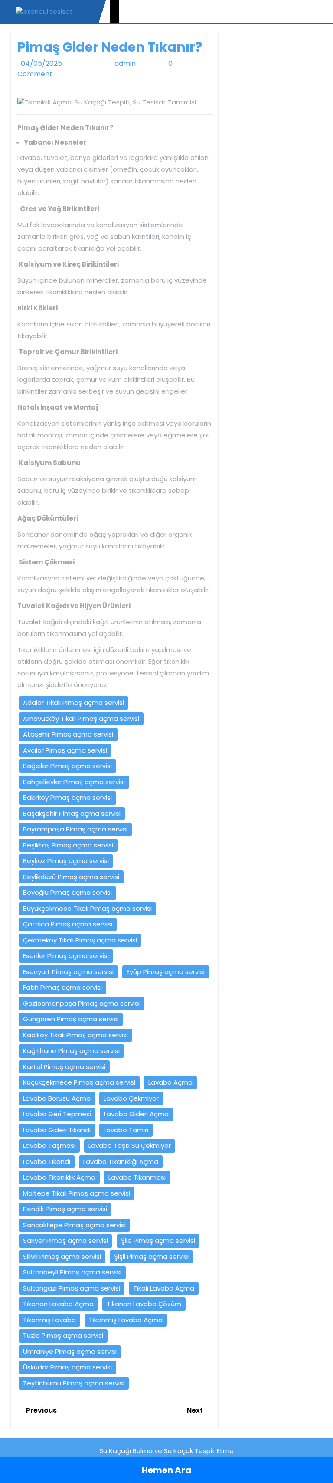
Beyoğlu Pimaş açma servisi (67, 892)
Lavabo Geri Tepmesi (57, 1113)
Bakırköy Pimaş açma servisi (67, 797)
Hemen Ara (166, 1470)
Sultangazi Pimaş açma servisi (71, 1288)
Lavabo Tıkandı (46, 1161)
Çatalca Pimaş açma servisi (67, 924)
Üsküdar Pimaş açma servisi (67, 1367)
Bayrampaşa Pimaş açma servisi (75, 829)
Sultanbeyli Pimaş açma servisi (72, 1272)
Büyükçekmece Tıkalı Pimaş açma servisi (87, 908)
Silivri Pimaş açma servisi (62, 1256)
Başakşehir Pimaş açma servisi (72, 813)
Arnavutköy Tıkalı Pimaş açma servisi (81, 718)
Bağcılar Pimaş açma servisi (67, 765)
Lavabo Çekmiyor (131, 1098)
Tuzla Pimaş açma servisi (63, 1335)
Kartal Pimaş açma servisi (64, 1066)
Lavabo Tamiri (126, 1129)
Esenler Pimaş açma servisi (66, 955)
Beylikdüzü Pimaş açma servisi (71, 876)
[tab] (114, 11)
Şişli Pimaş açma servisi (151, 1256)
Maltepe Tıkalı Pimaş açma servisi (76, 1193)
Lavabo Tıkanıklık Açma (59, 1177)
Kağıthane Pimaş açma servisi (71, 1050)
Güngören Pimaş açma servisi (70, 1018)
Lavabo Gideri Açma (136, 1113)
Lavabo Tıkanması (137, 1177)
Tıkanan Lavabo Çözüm (144, 1303)
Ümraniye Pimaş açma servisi (70, 1351)
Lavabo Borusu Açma (57, 1098)
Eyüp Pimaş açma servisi (166, 971)
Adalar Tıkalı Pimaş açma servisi (73, 702)
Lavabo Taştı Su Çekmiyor (129, 1145)
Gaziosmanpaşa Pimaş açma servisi (81, 1003)
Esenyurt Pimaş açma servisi (68, 971)
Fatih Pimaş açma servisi (62, 987)
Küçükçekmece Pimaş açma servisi (79, 1082)
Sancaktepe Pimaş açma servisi (74, 1224)
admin (135, 63)
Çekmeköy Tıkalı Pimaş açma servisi (80, 940)
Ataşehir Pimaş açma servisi (68, 734)
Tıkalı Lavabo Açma (163, 1288)
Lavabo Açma (170, 1082)
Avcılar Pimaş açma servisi (65, 750)
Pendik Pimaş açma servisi (65, 1208)
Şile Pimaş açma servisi (158, 1240)
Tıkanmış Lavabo (49, 1319)
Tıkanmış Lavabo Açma (126, 1319)
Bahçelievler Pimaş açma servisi (74, 781)
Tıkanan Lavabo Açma (58, 1303)
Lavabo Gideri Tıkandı (57, 1129)
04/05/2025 (61, 63)
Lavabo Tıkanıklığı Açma (120, 1161)
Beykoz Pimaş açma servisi (66, 860)
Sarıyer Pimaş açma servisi (65, 1240)
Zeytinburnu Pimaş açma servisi (73, 1383)
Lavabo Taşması (49, 1145)
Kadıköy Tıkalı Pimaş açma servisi (75, 1035)
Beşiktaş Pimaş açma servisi (68, 845)
